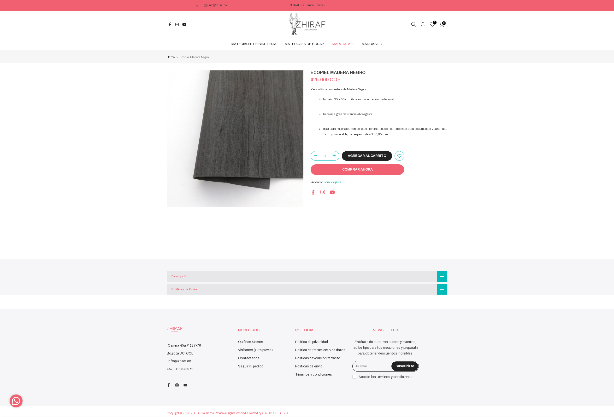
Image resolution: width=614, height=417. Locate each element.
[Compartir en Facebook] (170, 24)
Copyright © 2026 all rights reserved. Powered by (214, 413)
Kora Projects (332, 182)
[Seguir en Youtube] (184, 24)
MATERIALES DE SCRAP (304, 44)
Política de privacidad (311, 342)
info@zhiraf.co (217, 5)
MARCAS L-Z (372, 44)
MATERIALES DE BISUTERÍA (254, 44)
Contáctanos (249, 358)
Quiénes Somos (250, 342)
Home (171, 57)
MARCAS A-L (343, 44)
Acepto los (386, 377)
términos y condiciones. (395, 377)
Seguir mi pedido (251, 366)
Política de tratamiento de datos (320, 350)
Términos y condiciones (313, 374)
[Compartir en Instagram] (177, 24)
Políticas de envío (309, 366)
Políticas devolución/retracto (317, 358)
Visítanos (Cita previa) (255, 350)
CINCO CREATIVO (275, 413)
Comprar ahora (357, 169)
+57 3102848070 (180, 369)
